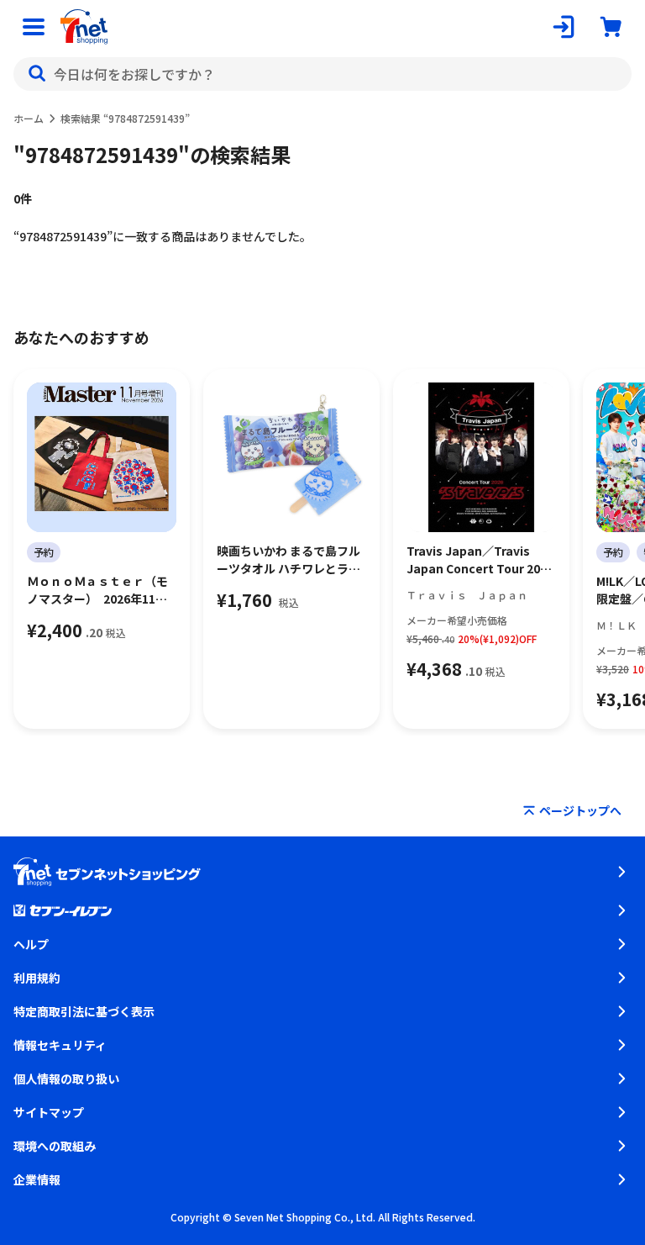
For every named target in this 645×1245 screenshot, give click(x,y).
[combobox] (322, 74)
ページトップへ (580, 810)
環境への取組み (54, 1145)
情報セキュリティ (60, 1045)
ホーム (28, 118)
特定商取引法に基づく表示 (84, 1011)
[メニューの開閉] (33, 27)
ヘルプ (31, 944)
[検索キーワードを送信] (37, 74)
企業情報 (36, 1179)
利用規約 (36, 977)
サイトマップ (48, 1112)
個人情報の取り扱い (66, 1078)
